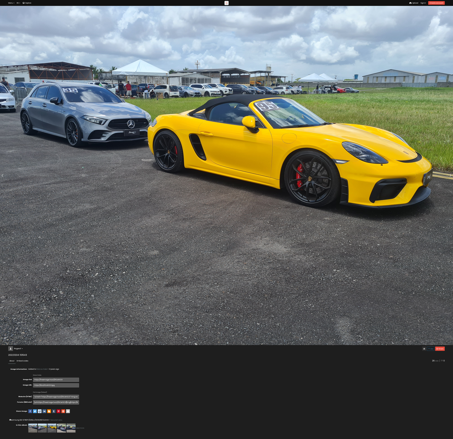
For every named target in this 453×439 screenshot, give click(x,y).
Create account (436, 3)
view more (80, 428)
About (11, 361)
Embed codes (22, 361)
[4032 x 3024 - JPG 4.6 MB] (424, 349)
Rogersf (17, 348)
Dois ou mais (41, 369)
